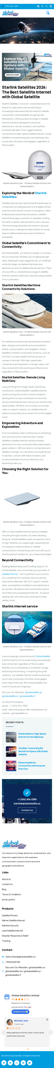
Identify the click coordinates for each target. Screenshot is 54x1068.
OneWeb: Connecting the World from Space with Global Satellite (33, 751)
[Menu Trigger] (47, 12)
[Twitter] (3, 1062)
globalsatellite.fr (28, 696)
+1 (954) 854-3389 (27, 799)
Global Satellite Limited (25, 995)
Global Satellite (43, 656)
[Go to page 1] (28, 1049)
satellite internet (10, 574)
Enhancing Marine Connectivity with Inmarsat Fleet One (31, 765)
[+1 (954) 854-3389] (27, 793)
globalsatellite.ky (10, 696)
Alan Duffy (19, 1020)
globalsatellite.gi (33, 692)
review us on (19, 1011)
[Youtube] (29, 1062)
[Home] (14, 844)
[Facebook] (10, 1062)
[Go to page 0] (25, 1049)
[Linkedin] (23, 1062)
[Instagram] (16, 1062)
